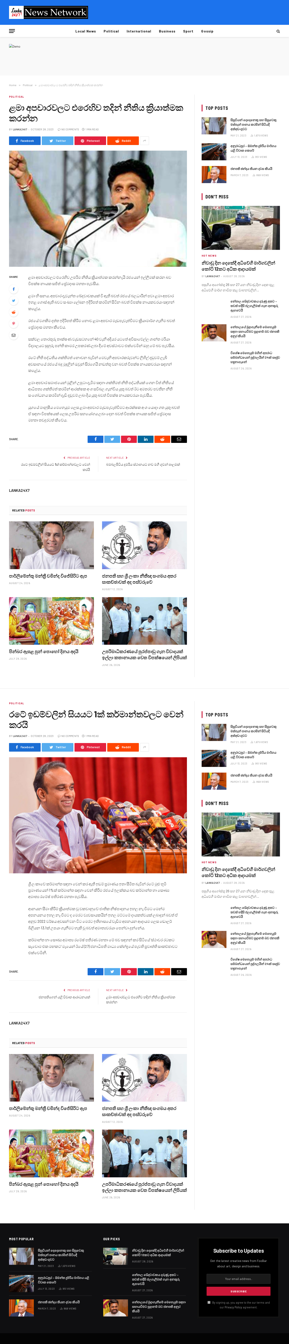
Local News (85, 31)
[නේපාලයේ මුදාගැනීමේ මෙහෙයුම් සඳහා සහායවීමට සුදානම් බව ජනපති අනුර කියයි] (214, 332)
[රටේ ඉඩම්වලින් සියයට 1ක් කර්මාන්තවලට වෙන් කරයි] (98, 815)
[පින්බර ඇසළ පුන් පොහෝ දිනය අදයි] (51, 621)
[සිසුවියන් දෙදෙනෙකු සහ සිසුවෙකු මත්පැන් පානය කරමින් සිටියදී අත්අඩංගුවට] (214, 125)
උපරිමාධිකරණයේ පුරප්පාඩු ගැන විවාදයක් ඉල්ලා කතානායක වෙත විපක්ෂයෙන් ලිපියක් (144, 654)
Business (167, 31)
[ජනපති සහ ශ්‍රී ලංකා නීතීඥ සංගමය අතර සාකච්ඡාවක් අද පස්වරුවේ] (144, 545)
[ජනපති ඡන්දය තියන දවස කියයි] (214, 174)
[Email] (13, 335)
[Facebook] (13, 289)
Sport (188, 31)
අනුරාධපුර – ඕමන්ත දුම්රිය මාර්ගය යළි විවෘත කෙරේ (253, 148)
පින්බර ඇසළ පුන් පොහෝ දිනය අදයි (43, 651)
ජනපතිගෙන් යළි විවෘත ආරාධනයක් (64, 997)
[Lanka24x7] (48, 12)
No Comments (70, 129)
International (139, 31)
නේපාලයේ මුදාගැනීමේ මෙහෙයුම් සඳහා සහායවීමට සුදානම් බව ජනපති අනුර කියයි (255, 331)
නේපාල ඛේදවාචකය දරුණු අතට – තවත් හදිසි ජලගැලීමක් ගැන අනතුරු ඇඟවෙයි (254, 305)
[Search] (278, 31)
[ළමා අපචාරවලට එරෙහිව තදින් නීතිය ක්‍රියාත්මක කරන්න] (98, 209)
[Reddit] (13, 312)
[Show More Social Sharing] (144, 140)
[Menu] (12, 31)
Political (111, 31)
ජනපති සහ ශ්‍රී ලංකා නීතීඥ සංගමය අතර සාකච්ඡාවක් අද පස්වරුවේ (139, 579)
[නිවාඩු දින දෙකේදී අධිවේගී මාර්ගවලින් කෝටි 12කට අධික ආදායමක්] (241, 228)
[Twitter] (13, 300)
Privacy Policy (233, 1307)
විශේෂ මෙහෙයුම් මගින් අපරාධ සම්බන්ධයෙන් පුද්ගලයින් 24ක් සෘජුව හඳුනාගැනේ (255, 357)
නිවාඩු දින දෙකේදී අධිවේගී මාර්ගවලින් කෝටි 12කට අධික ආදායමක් (238, 266)
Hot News (209, 255)
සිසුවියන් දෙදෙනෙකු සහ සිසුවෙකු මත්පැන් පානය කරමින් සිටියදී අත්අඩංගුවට (254, 124)
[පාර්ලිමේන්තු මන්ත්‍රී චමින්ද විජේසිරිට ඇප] (51, 545)
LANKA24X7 (20, 129)
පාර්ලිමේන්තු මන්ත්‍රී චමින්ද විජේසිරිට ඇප (48, 575)
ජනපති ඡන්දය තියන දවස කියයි (251, 168)
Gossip (207, 31)
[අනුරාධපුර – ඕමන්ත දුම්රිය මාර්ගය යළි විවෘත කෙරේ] (214, 151)
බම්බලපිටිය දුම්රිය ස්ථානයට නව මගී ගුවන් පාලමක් (143, 464)
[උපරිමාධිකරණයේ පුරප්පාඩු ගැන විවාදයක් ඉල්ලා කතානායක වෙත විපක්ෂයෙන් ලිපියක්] (144, 621)
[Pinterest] (13, 323)
